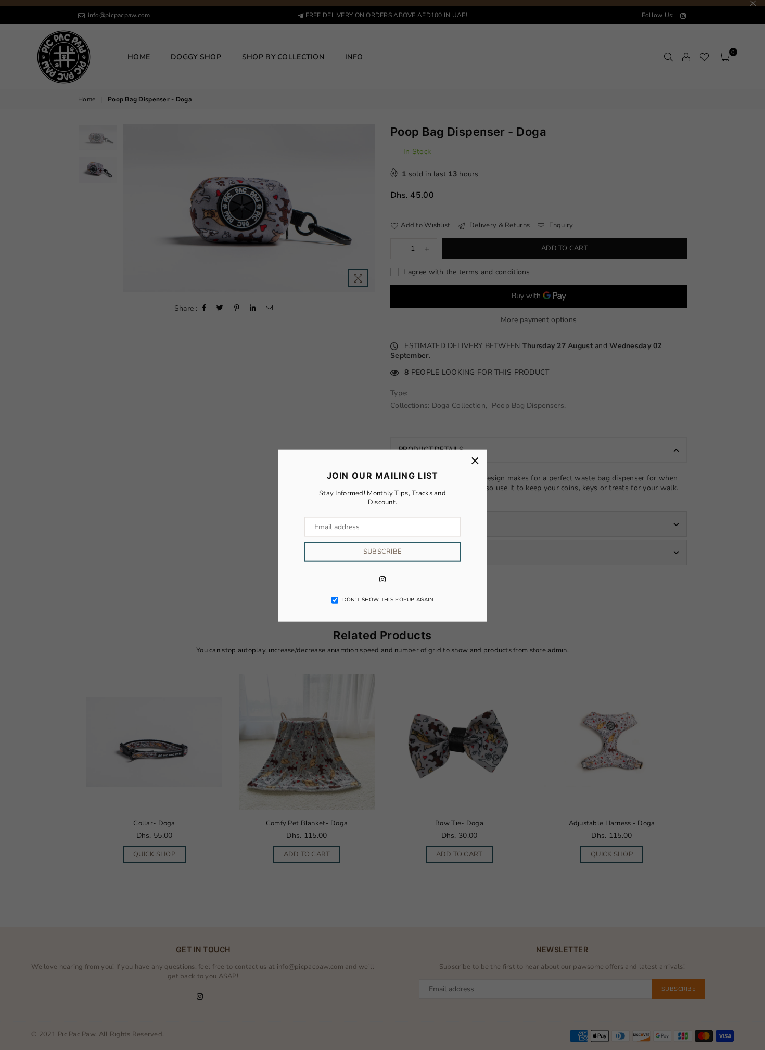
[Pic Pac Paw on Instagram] (382, 578)
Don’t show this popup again (388, 599)
